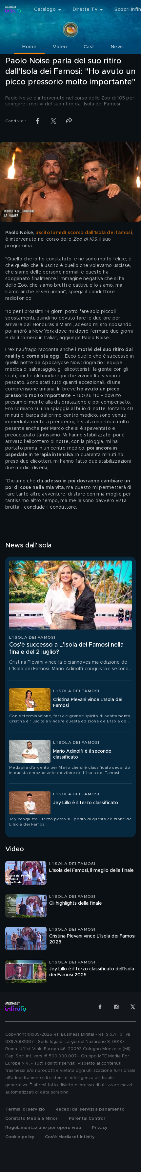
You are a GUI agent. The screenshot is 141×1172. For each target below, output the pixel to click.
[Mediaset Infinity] (13, 9)
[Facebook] (100, 1007)
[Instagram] (116, 1007)
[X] (133, 1007)
